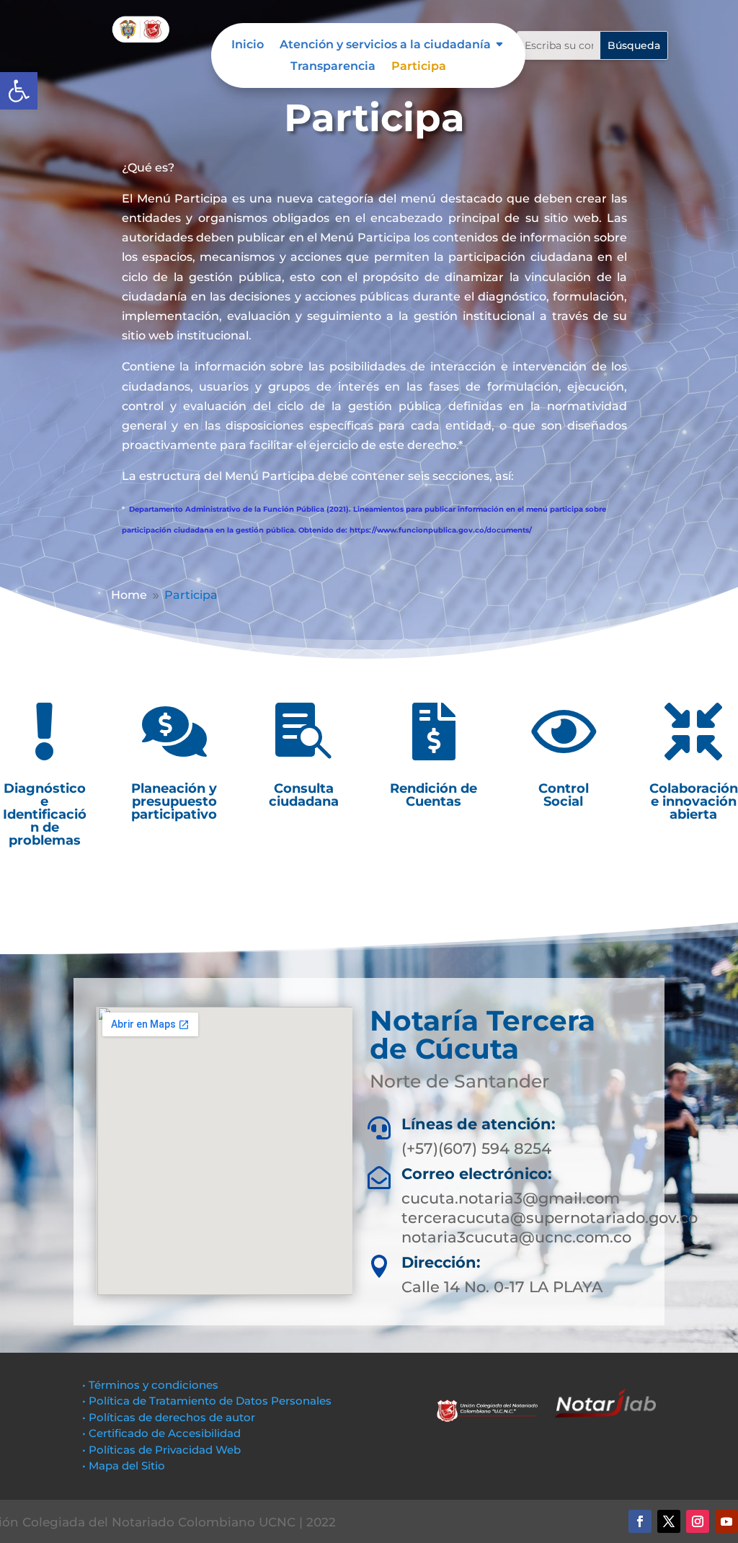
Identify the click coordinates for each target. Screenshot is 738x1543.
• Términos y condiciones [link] (150, 1385)
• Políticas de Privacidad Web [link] (161, 1450)
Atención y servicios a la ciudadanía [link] (385, 45)
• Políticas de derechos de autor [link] (168, 1417)
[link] (18, 91)
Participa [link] (418, 67)
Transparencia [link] (332, 67)
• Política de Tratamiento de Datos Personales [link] (207, 1401)
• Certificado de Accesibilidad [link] (161, 1433)
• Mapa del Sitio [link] (125, 1465)
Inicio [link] (247, 45)
